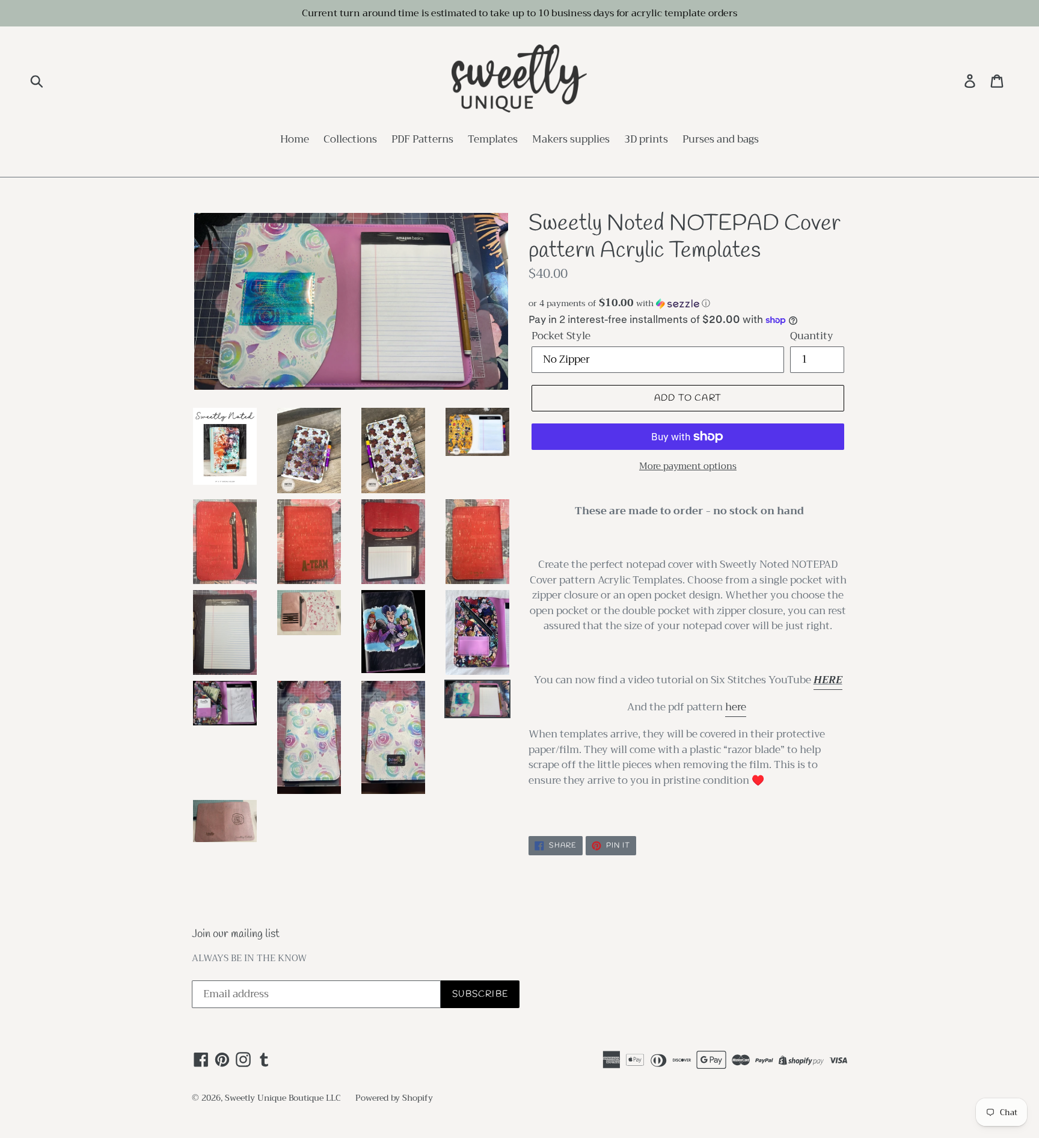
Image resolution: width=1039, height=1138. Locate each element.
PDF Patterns (422, 140)
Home (294, 140)
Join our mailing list (236, 934)
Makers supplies (571, 140)
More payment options (688, 466)
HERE (828, 680)
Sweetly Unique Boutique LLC (283, 1097)
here (735, 707)
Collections (350, 140)
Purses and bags (720, 140)
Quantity (811, 336)
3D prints (646, 140)
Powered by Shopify (394, 1097)
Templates (493, 140)
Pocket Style (561, 336)
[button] (688, 303)
